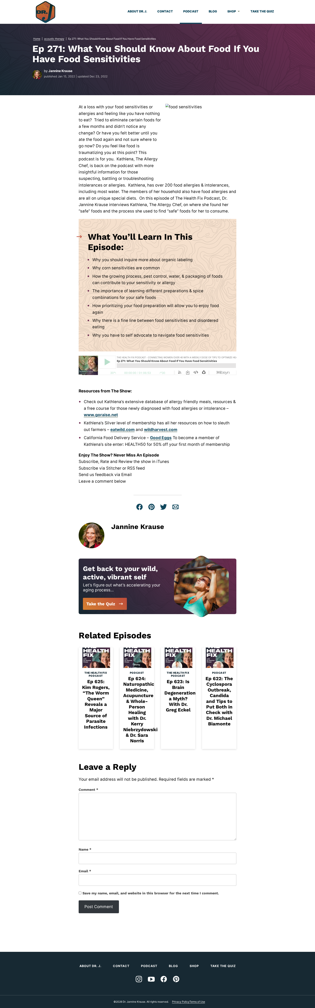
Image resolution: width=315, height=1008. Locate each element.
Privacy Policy (180, 1001)
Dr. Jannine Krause (45, 12)
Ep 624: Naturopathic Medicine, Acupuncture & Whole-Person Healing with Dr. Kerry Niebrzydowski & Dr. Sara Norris (140, 709)
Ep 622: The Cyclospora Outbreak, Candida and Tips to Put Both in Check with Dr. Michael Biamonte (219, 701)
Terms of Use (197, 1001)
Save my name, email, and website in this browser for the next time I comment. (150, 893)
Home (36, 38)
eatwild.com (122, 429)
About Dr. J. (137, 11)
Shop (231, 11)
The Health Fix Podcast (95, 674)
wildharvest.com (160, 429)
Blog (213, 11)
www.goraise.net (101, 414)
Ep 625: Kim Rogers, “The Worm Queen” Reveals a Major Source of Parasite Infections (96, 704)
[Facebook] (164, 979)
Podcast (190, 11)
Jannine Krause (60, 71)
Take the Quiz (262, 11)
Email (85, 871)
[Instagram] (139, 979)
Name (85, 849)
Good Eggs (161, 437)
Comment (88, 790)
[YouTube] (151, 979)
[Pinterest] (176, 979)
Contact (165, 11)
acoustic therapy (54, 38)
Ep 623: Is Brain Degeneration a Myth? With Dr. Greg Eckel (180, 696)
